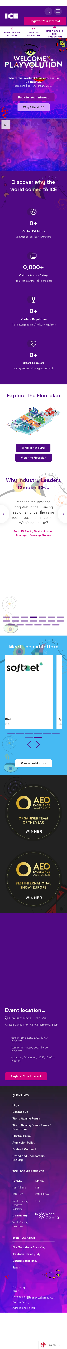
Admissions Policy (23, 1307)
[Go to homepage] (11, 16)
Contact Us (20, 1112)
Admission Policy (23, 1142)
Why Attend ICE (33, 107)
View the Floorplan (33, 457)
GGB (38, 1201)
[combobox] (51, 1345)
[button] (6, 617)
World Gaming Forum (26, 1118)
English (52, 1345)
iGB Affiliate (19, 1188)
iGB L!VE (17, 1194)
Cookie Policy (20, 1302)
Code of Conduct (24, 1149)
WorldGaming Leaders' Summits (20, 1205)
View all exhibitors (33, 763)
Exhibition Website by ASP (41, 1298)
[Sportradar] (33, 687)
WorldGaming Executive (20, 1224)
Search (48, 11)
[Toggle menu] (58, 11)
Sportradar (14, 719)
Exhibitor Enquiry (33, 447)
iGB (37, 1188)
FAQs (15, 1105)
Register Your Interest (45, 21)
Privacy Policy (21, 1136)
